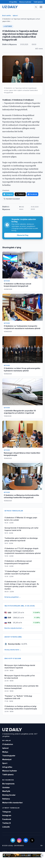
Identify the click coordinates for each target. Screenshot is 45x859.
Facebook (33, 194)
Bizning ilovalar (9, 795)
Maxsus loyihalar (25, 2)
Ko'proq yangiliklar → (12, 597)
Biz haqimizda (8, 784)
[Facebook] (25, 840)
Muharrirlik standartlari (12, 802)
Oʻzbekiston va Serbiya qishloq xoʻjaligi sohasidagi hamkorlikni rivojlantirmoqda (20, 707)
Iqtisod (15, 15)
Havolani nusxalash (13, 199)
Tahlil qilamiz (38, 2)
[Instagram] (19, 840)
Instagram (6, 815)
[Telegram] (12, 840)
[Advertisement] (22, 855)
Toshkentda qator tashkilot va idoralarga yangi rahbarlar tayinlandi (21, 539)
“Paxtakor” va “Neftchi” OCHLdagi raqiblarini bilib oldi (18, 697)
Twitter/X (21, 194)
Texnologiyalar (8, 755)
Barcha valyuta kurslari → (14, 628)
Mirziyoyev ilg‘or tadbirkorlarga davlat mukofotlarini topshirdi (19, 666)
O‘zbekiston (7, 744)
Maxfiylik (6, 791)
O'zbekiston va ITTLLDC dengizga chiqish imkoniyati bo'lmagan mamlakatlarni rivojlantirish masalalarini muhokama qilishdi (22, 550)
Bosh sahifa (6, 15)
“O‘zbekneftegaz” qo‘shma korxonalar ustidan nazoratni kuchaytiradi (19, 572)
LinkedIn (6, 827)
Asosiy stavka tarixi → (12, 650)
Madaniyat (6, 759)
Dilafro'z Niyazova (9, 44)
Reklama (6, 799)
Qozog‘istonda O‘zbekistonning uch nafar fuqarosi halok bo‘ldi (21, 529)
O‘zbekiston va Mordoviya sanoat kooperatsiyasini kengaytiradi (18, 562)
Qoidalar (6, 787)
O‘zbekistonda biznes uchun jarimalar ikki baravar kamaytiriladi (21, 687)
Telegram (9, 194)
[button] (36, 7)
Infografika (13, 2)
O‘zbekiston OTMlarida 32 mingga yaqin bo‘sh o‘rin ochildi (20, 519)
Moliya (5, 752)
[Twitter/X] (32, 840)
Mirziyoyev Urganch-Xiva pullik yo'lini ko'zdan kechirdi (19, 677)
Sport (4, 763)
